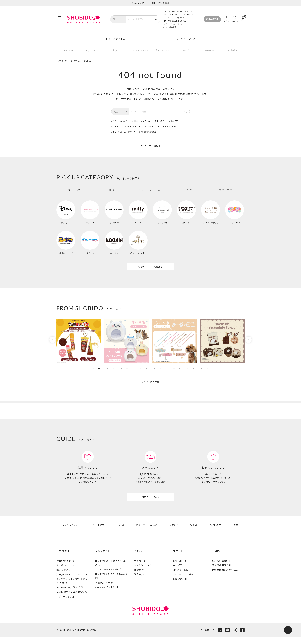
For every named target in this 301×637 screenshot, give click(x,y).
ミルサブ (179, 14)
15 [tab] (155, 368)
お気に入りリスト (143, 565)
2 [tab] (94, 368)
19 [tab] (174, 368)
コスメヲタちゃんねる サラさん (175, 21)
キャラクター (91, 50)
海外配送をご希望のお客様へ (71, 591)
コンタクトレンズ (185, 39)
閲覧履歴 (139, 569)
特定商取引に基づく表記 (225, 569)
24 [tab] (197, 368)
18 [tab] (169, 368)
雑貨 (115, 50)
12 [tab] (141, 368)
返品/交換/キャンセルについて (72, 574)
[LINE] (227, 630)
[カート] (243, 18)
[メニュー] (59, 19)
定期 (236, 524)
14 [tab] (150, 368)
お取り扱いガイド (104, 582)
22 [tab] (188, 368)
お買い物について (65, 560)
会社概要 (178, 565)
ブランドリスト (162, 50)
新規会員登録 (212, 19)
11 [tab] (136, 368)
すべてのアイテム (115, 39)
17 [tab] (164, 368)
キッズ (185, 50)
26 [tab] (207, 368)
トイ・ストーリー (169, 18)
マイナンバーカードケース (173, 24)
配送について (63, 569)
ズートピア (189, 14)
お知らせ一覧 (180, 560)
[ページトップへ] (288, 630)
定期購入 (233, 50)
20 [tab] (179, 368)
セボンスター (168, 14)
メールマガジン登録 (183, 574)
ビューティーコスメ (139, 50)
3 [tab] (99, 368)
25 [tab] (202, 368)
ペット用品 (209, 50)
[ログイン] (226, 18)
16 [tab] (160, 368)
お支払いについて (65, 565)
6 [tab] (113, 368)
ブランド (173, 524)
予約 (165, 11)
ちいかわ (181, 18)
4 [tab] (103, 368)
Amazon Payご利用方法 (69, 587)
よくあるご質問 (181, 569)
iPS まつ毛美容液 (170, 27)
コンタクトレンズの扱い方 (108, 569)
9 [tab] (127, 368)
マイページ (140, 560)
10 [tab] (131, 368)
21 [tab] (183, 368)
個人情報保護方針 (221, 565)
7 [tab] (117, 368)
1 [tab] (89, 368)
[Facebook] (242, 630)
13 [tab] (146, 368)
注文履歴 (139, 574)
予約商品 (68, 50)
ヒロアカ (189, 11)
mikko (180, 11)
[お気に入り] (234, 18)
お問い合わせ (180, 578)
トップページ (61, 61)
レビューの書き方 (65, 596)
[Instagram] (235, 630)
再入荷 (172, 11)
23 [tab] (193, 368)
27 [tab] (211, 368)
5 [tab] (108, 368)
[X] (220, 630)
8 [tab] (122, 368)
